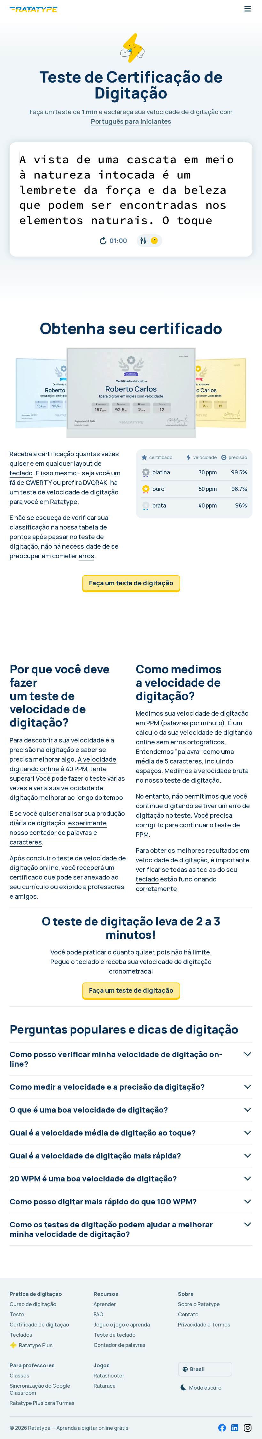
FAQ (98, 1314)
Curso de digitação (33, 1304)
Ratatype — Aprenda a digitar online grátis (78, 1427)
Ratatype (63, 501)
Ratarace (105, 1385)
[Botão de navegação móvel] (247, 9)
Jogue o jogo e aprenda (122, 1324)
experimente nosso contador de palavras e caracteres (58, 832)
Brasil (197, 1369)
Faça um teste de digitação (131, 583)
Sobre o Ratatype (199, 1304)
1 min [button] (89, 111)
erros (86, 555)
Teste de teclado (114, 1334)
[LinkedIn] (235, 1428)
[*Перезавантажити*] (103, 241)
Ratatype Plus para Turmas (42, 1402)
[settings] (149, 240)
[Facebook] (222, 1428)
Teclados (21, 1334)
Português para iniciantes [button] (131, 121)
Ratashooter (109, 1375)
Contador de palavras (119, 1344)
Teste (17, 1314)
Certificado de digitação (39, 1324)
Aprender (105, 1304)
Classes (19, 1375)
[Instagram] (247, 1428)
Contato (188, 1314)
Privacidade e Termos (204, 1324)
